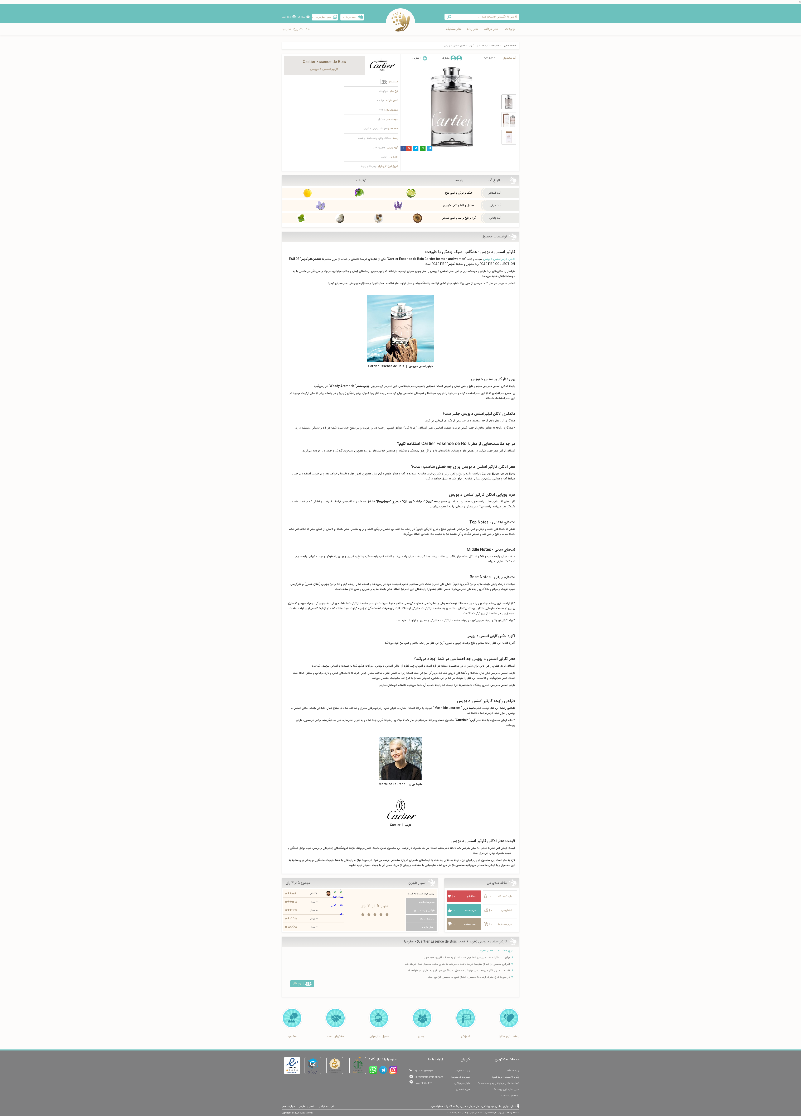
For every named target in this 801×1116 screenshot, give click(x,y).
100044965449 (424, 1083)
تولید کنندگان (512, 1071)
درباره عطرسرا (288, 1106)
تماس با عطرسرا (306, 1106)
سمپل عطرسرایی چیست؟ (506, 1089)
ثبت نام (301, 17)
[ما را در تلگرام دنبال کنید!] (383, 1070)
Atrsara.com (306, 1113)
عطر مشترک (454, 29)
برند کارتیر (473, 46)
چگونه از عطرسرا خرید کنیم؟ (505, 1077)
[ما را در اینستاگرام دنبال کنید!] (393, 1070)
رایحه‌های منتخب (510, 1096)
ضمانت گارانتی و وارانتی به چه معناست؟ (498, 1083)
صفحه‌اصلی (510, 46)
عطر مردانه (491, 29)
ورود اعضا (286, 17)
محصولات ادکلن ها (491, 46)
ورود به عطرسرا (462, 1071)
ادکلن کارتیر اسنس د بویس (499, 259)
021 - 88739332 (424, 1071)
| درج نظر (298, 983)
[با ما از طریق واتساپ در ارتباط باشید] (373, 1070)
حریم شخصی (463, 1089)
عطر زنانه (473, 29)
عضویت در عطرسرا (460, 1077)
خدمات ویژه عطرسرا (296, 29)
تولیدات (510, 29)
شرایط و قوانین (462, 1083)
